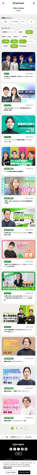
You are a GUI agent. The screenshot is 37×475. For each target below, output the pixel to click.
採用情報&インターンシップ (8, 32)
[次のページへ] (26, 428)
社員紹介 (21, 32)
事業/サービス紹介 (6, 36)
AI (31, 21)
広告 (6, 21)
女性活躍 (6, 41)
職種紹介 (29, 32)
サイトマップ (9, 459)
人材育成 (14, 41)
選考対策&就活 (22, 46)
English (18, 453)
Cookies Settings (11, 472)
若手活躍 (25, 36)
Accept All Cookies (24, 472)
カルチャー (22, 41)
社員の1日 (16, 36)
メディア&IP (14, 21)
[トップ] (2, 437)
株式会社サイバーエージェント (18, 3)
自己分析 (6, 46)
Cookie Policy (7, 467)
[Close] (34, 463)
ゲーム (22, 21)
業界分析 (14, 46)
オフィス (31, 41)
